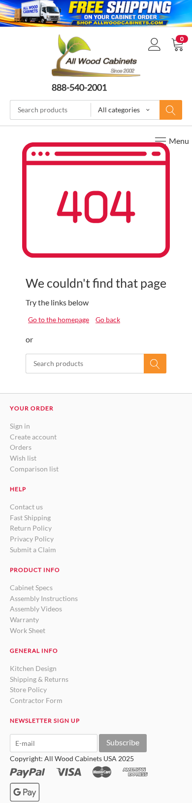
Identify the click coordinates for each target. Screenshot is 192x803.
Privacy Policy (32, 539)
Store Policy (28, 689)
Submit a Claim (33, 549)
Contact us (26, 506)
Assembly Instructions (44, 598)
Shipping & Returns (39, 679)
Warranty (24, 619)
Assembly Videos (36, 608)
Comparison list (34, 469)
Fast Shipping (30, 517)
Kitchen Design (33, 668)
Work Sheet (27, 630)
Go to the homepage (58, 319)
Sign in (20, 426)
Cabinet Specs (31, 587)
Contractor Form (36, 700)
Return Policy (31, 528)
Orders (21, 447)
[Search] (171, 110)
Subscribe (122, 742)
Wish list (23, 458)
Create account (33, 437)
